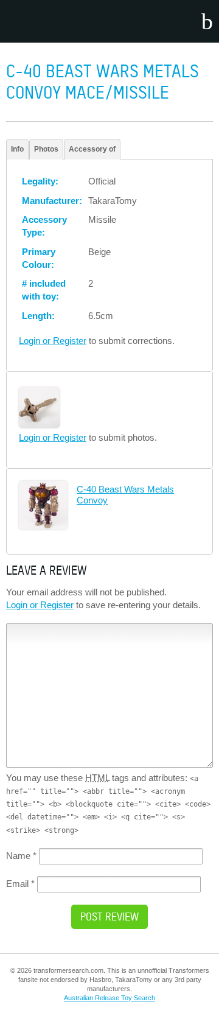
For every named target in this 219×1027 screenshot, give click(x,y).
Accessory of (92, 149)
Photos (46, 149)
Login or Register (52, 340)
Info (17, 149)
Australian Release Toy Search (109, 997)
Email (20, 883)
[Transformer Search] (54, 21)
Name (21, 855)
